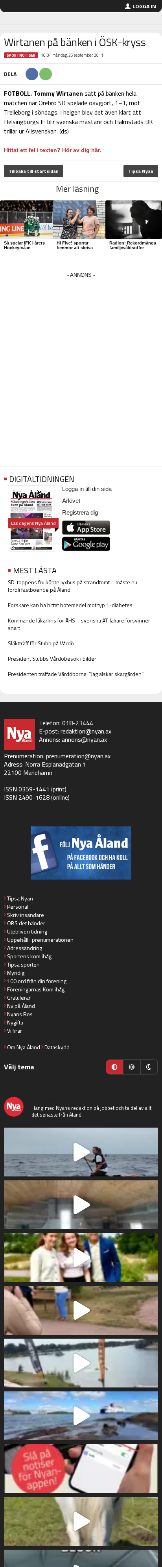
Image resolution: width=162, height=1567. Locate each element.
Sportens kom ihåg (29, 956)
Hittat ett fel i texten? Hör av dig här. (52, 150)
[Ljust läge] (131, 1067)
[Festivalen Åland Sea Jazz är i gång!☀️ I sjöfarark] (81, 1204)
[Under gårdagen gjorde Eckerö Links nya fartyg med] (81, 1415)
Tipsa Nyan (140, 171)
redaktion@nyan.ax (86, 731)
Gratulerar (19, 997)
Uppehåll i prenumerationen (40, 939)
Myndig (15, 973)
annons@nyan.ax (84, 739)
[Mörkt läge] (149, 1067)
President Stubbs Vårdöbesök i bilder (52, 658)
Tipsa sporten (23, 964)
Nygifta (15, 1022)
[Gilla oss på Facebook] (81, 853)
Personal (17, 906)
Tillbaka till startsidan (34, 171)
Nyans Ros (20, 1014)
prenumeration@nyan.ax (78, 756)
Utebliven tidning (27, 931)
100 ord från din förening (36, 981)
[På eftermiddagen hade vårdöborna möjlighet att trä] (81, 1257)
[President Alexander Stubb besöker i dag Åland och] (81, 1310)
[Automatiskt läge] (114, 1067)
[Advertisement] (81, 361)
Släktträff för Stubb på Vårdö (41, 643)
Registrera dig (80, 512)
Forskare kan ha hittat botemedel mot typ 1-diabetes (70, 605)
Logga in (144, 6)
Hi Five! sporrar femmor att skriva (75, 245)
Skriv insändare (25, 915)
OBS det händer (26, 923)
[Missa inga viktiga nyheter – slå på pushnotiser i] (81, 1468)
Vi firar (14, 1030)
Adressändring (24, 948)
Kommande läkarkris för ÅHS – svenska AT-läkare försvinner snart (79, 624)
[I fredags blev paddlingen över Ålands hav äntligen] (81, 1152)
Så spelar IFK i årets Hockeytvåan (24, 245)
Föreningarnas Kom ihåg (35, 989)
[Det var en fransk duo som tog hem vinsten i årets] (81, 1363)
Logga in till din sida (87, 488)
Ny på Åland (21, 1006)
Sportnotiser (21, 55)
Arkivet (71, 500)
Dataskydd (57, 1047)
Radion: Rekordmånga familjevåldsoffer (132, 245)
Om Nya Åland (23, 1047)
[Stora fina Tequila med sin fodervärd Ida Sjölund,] (81, 1521)
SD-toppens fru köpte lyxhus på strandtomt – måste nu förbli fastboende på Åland (72, 586)
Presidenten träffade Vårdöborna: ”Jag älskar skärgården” (76, 674)
